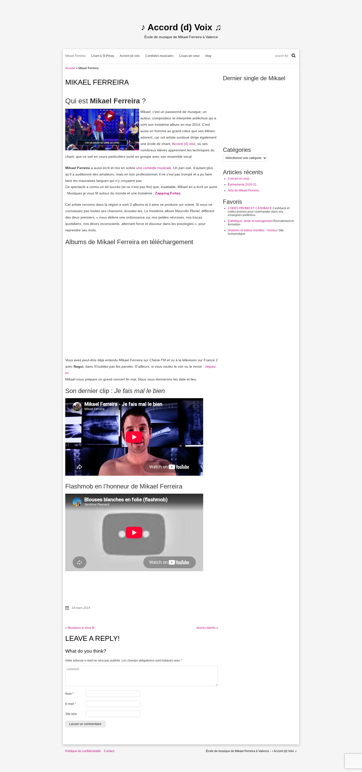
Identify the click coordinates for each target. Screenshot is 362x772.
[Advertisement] (260, 315)
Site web (71, 714)
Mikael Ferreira (75, 56)
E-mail (70, 704)
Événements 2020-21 (242, 184)
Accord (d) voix (130, 56)
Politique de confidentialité (83, 751)
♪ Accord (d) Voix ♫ (181, 27)
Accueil (70, 68)
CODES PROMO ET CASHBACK (250, 208)
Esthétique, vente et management (250, 221)
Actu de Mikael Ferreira (243, 190)
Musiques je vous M (81, 628)
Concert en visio (238, 178)
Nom (69, 693)
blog (208, 56)
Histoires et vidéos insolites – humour (253, 230)
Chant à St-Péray (102, 56)
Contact (109, 751)
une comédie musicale (153, 168)
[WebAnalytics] (10, 770)
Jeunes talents (205, 628)
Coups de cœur (189, 56)
